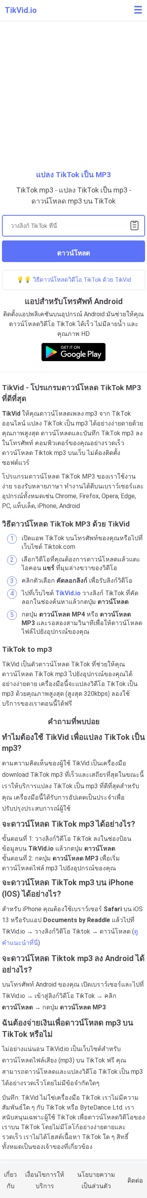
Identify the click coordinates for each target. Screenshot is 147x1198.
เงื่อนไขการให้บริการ (44, 1180)
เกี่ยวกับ (10, 1180)
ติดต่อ (135, 1180)
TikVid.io (21, 10)
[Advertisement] (73, 97)
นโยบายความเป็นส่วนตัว (96, 1180)
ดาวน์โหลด (73, 253)
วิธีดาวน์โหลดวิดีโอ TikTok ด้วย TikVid (82, 279)
